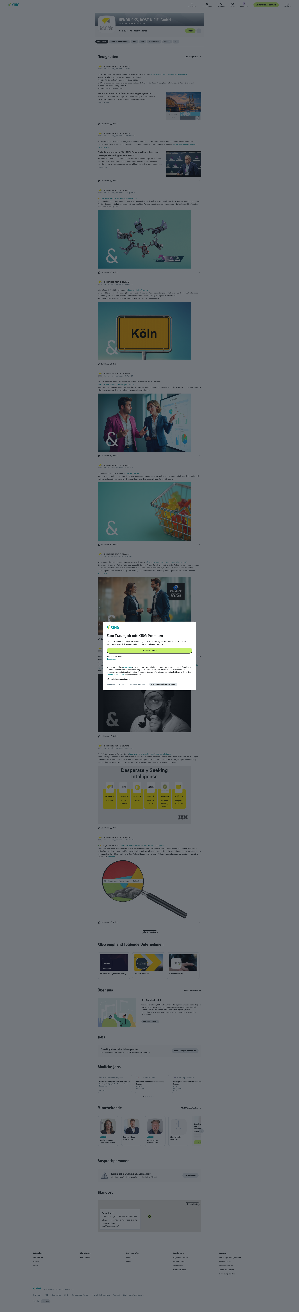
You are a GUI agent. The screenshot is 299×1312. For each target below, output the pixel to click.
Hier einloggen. (112, 659)
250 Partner (127, 667)
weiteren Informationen (115, 675)
